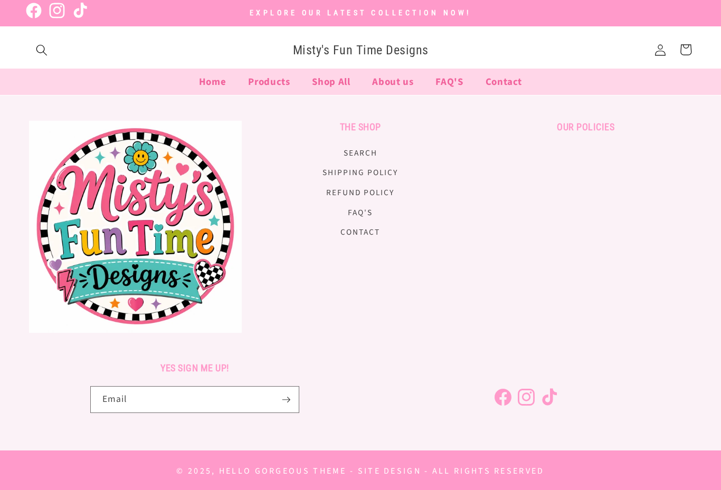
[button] (41, 49)
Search (360, 152)
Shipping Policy (360, 172)
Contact (360, 232)
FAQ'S (360, 212)
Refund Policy (360, 192)
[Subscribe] (286, 400)
